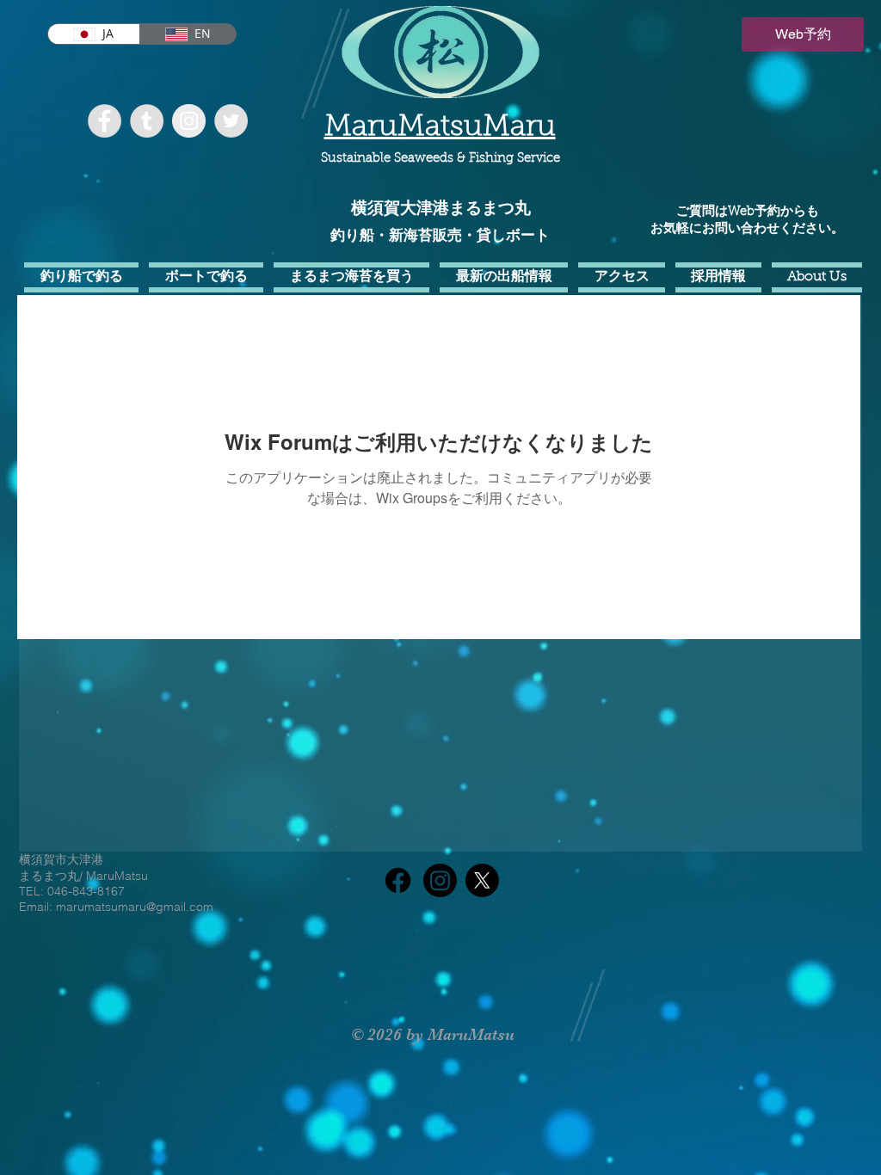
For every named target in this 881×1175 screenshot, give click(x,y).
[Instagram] (440, 880)
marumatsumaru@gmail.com (134, 906)
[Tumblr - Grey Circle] (146, 121)
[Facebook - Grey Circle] (104, 121)
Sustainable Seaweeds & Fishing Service (440, 158)
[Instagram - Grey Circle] (189, 121)
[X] (482, 880)
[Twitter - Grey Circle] (231, 121)
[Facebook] (398, 880)
